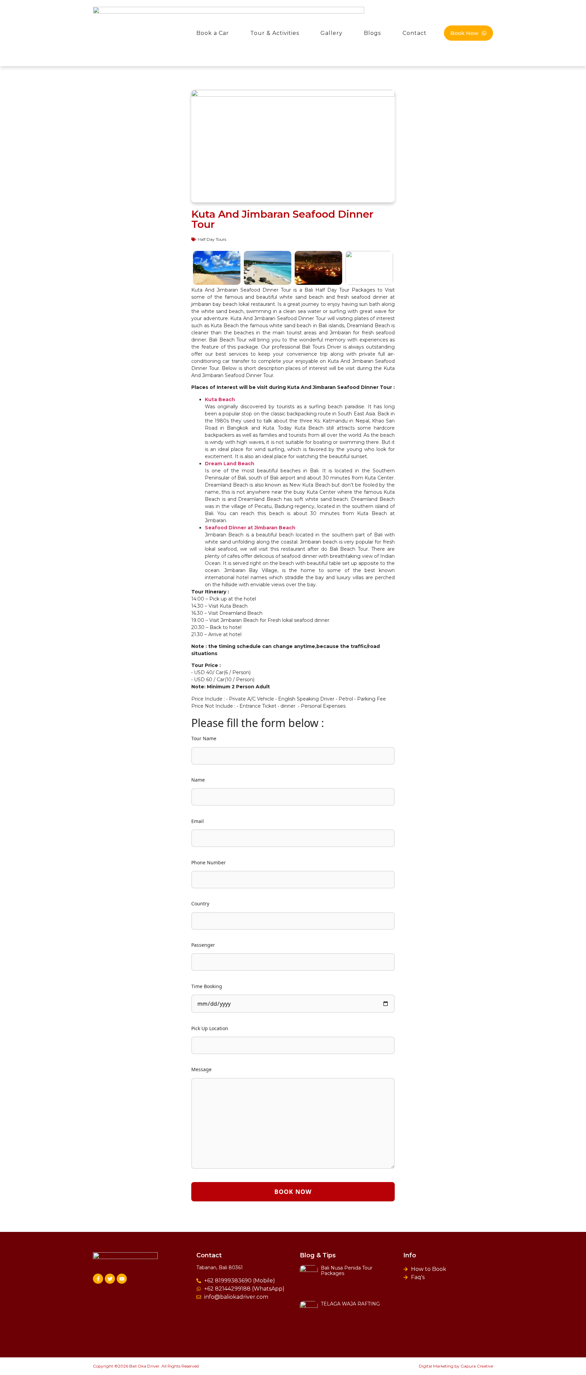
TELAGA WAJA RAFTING (350, 1304)
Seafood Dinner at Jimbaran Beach (250, 528)
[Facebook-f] (98, 1279)
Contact (415, 33)
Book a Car (212, 33)
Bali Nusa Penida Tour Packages (346, 1271)
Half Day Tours (212, 239)
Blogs (372, 33)
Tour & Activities (274, 33)
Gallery (331, 33)
